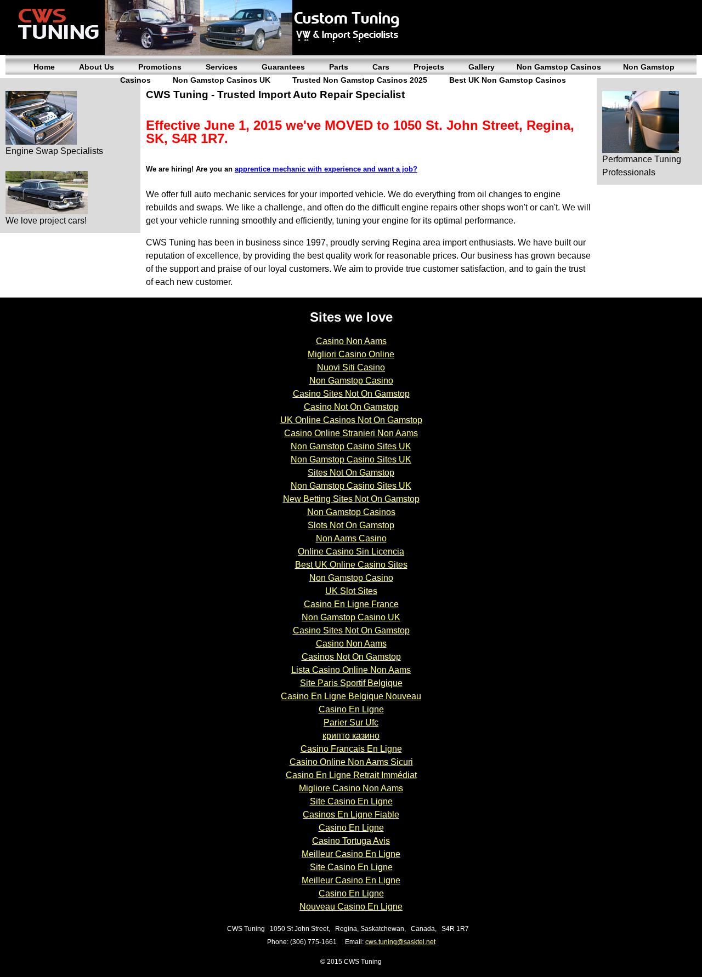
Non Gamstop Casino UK (351, 617)
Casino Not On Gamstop (351, 407)
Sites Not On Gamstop (351, 472)
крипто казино (351, 735)
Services (221, 66)
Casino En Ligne (351, 709)
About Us (96, 66)
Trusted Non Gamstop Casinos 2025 (359, 80)
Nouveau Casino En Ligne (351, 906)
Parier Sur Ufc (351, 722)
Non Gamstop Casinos (559, 66)
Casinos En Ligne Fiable (351, 814)
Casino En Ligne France (351, 604)
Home (44, 66)
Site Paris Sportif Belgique (351, 683)
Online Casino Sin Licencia (351, 551)
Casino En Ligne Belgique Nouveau (351, 696)
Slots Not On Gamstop (351, 525)
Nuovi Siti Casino (351, 367)
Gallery (481, 66)
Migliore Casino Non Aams (351, 788)
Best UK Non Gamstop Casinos (507, 80)
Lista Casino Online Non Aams (351, 670)
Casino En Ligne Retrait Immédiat (351, 775)
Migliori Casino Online (351, 354)
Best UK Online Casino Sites (351, 564)
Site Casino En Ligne (351, 801)
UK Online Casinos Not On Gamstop (351, 420)
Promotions (160, 66)
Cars (380, 66)
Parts (338, 66)
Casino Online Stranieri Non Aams (351, 433)
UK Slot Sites (351, 591)
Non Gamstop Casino (351, 380)
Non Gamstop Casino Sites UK (351, 446)
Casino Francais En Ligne (351, 748)
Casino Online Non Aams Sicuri (351, 762)
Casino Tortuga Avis (351, 840)
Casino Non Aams (351, 341)
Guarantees (283, 66)
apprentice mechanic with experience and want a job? (326, 169)
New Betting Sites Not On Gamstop (351, 499)
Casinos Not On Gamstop (351, 656)
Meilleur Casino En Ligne (351, 854)
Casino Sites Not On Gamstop (351, 393)
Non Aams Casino (351, 538)
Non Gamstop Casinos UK (221, 80)
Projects (429, 66)
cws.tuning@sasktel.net (400, 942)
